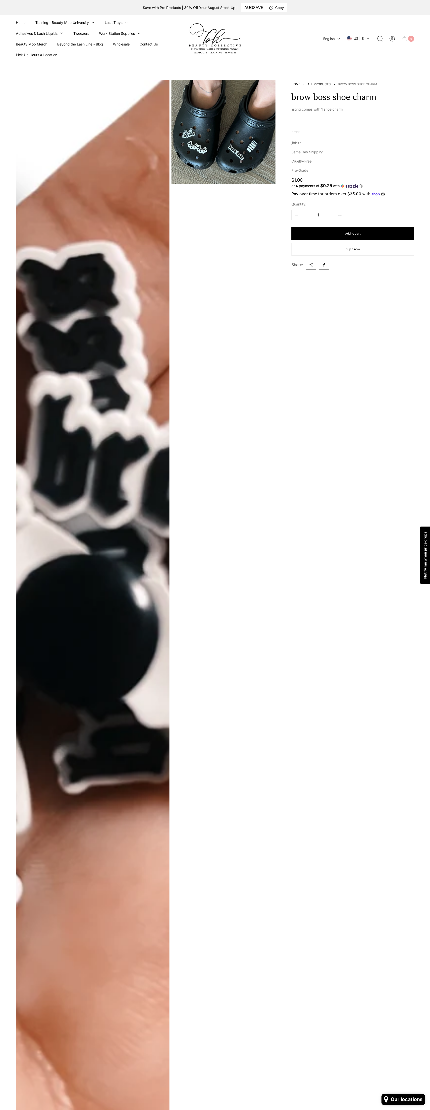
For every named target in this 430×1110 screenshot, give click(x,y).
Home (295, 84)
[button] (352, 185)
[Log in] (392, 38)
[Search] (380, 38)
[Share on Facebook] (324, 265)
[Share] (311, 265)
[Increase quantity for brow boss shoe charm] (340, 215)
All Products (319, 84)
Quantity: (298, 204)
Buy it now (352, 249)
